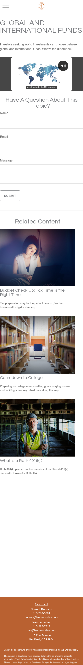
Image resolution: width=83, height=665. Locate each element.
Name (4, 113)
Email (4, 136)
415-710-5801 (41, 613)
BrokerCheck (71, 649)
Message (6, 160)
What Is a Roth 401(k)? (21, 460)
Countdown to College (21, 378)
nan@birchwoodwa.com (41, 630)
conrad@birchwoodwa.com (41, 617)
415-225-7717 (41, 626)
